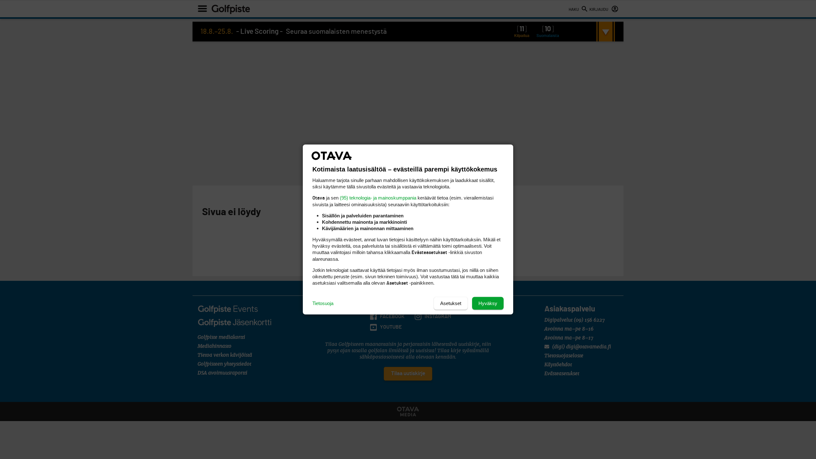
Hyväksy (487, 303)
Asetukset (450, 303)
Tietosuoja (322, 303)
